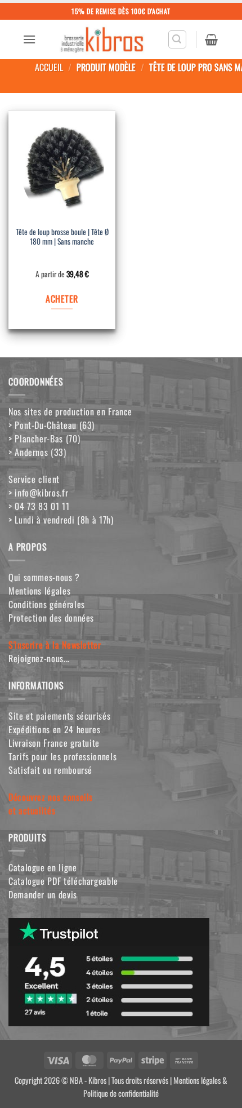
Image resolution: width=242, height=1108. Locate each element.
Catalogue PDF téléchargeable (63, 881)
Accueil (49, 67)
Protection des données (51, 617)
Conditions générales (46, 604)
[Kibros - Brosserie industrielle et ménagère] (101, 39)
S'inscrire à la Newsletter (54, 644)
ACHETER (62, 298)
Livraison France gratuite (54, 743)
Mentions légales (39, 590)
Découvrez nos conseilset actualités (50, 803)
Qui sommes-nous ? (44, 577)
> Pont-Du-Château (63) (51, 425)
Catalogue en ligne (42, 867)
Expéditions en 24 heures (54, 729)
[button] (29, 39)
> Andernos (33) (37, 452)
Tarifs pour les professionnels (62, 756)
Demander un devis (42, 894)
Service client (34, 479)
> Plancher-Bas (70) (44, 438)
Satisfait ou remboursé (50, 770)
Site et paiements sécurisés (59, 716)
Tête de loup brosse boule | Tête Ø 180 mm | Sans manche (62, 237)
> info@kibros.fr (38, 492)
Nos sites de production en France (70, 411)
